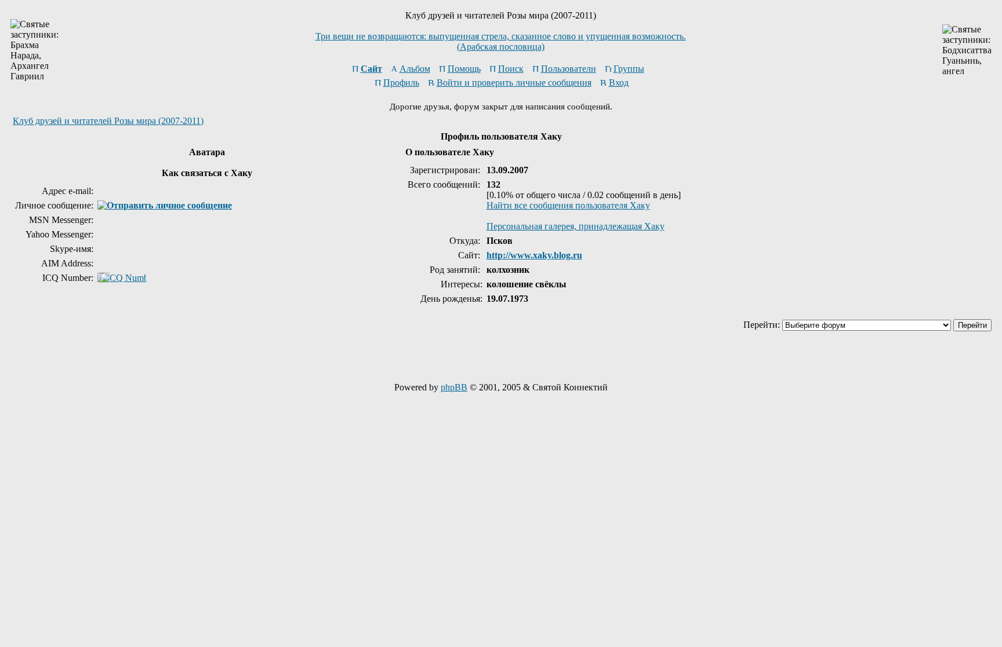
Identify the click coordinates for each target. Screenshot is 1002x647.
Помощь (464, 69)
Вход (619, 82)
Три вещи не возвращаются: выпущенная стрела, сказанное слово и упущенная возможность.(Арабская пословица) (500, 41)
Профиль (401, 82)
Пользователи (568, 69)
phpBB (454, 387)
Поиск (511, 69)
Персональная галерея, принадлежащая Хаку (576, 226)
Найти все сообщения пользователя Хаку (568, 205)
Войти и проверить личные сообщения (514, 82)
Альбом (415, 69)
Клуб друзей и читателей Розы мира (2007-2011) (108, 121)
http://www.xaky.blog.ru (534, 255)
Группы (628, 69)
